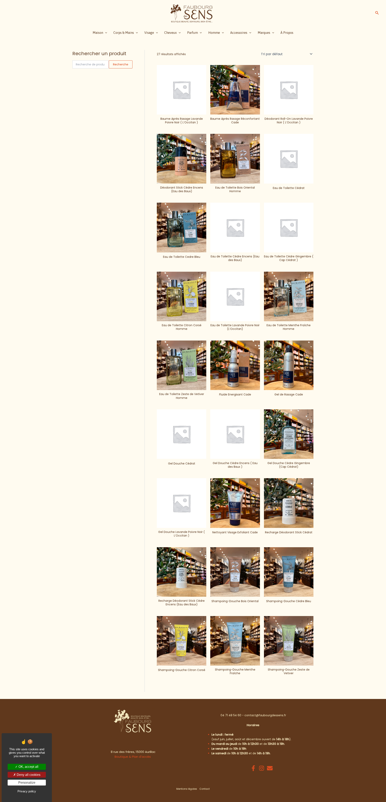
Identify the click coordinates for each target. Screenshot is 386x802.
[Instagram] (261, 768)
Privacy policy (26, 791)
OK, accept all (28, 766)
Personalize (26, 782)
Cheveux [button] (170, 32)
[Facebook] (253, 768)
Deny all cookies (28, 774)
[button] (377, 13)
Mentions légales (186, 789)
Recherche (120, 64)
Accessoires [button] (238, 32)
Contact (204, 789)
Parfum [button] (192, 32)
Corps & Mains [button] (123, 32)
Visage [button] (149, 32)
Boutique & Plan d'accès (133, 757)
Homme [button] (214, 32)
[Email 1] (270, 768)
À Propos (286, 32)
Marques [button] (264, 32)
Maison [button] (98, 32)
